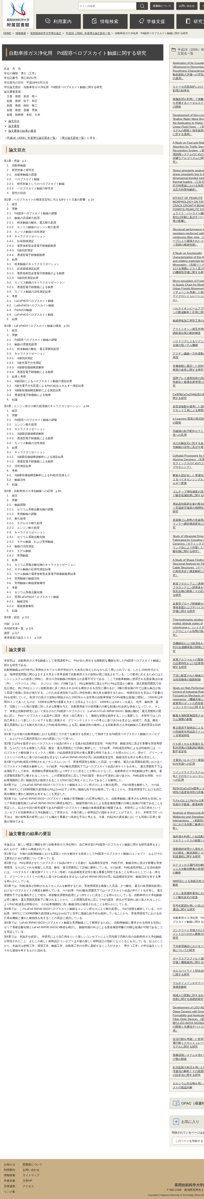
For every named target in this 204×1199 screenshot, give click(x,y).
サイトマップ (31, 1175)
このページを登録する (189, 1140)
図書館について (162, 5)
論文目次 (14, 121)
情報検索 (109, 21)
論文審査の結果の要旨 (22, 130)
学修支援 (156, 21)
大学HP (27, 1180)
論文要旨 (14, 126)
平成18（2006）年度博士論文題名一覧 (88, 33)
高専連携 (9, 1186)
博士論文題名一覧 (73, 137)
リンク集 (9, 1191)
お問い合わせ (187, 5)
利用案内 (62, 21)
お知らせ (9, 1164)
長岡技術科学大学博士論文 (45, 33)
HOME (7, 33)
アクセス (28, 1186)
